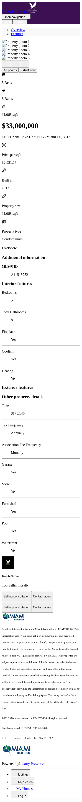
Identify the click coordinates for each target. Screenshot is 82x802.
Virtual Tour (28, 70)
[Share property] (24, 64)
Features (17, 34)
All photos (10, 70)
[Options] (6, 64)
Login (7, 21)
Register (19, 21)
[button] (41, 42)
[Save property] (15, 64)
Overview (18, 30)
